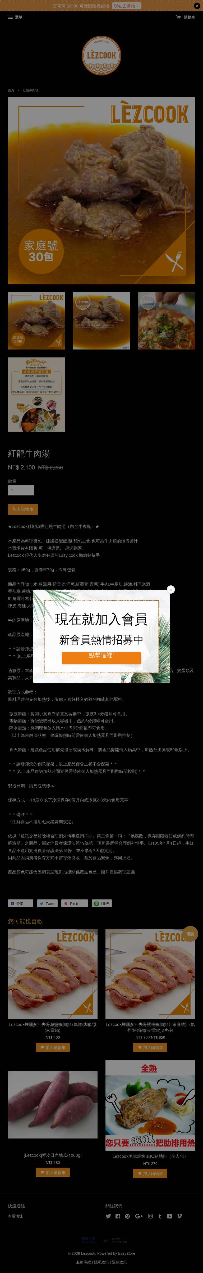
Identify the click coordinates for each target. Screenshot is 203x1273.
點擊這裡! (101, 655)
